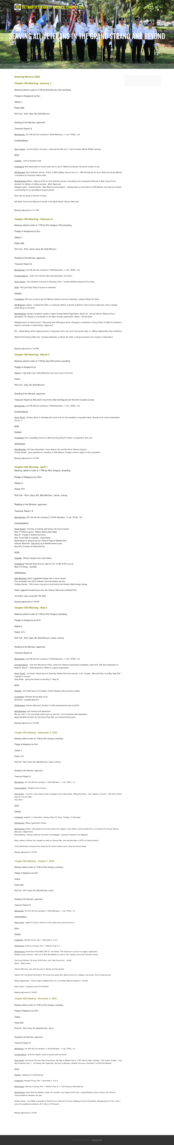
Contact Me (97, 1140)
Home (17, 66)
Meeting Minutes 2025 (32, 66)
